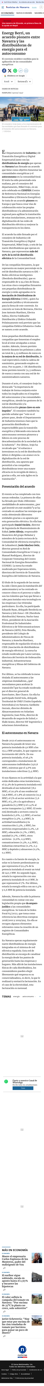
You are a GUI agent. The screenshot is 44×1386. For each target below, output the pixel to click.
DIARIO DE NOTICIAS (10, 89)
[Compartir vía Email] (26, 71)
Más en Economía (15, 1250)
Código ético (14, 1374)
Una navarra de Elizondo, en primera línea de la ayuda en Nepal (21, 24)
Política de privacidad (19, 1370)
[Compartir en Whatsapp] (15, 71)
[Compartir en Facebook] (4, 71)
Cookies (4, 1374)
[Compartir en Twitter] (9, 71)
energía (16, 996)
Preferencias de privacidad (24, 1378)
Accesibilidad (25, 1374)
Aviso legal (5, 1370)
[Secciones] (2, 7)
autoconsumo (28, 996)
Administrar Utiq (6, 1378)
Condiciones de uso (35, 1370)
